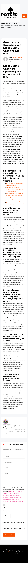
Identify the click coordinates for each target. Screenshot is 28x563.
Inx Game (9, 551)
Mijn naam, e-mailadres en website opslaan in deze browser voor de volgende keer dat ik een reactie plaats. (13, 509)
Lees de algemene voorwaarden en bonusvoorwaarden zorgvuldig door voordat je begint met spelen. (15, 195)
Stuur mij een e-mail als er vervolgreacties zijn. (13, 522)
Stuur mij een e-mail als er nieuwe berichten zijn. (14, 528)
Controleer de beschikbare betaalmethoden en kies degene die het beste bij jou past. (15, 189)
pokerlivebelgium (17, 57)
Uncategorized (18, 61)
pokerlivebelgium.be (9, 23)
